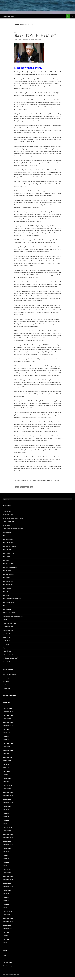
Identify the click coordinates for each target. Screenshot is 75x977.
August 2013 (7, 890)
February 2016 (7, 785)
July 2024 (6, 729)
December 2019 (8, 757)
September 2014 (8, 844)
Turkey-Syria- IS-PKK (9, 623)
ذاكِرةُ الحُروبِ (7, 681)
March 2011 (6, 942)
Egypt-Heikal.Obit (8, 521)
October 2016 (7, 774)
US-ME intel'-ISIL (8, 626)
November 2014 (8, 837)
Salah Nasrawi (8, 16)
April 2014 (6, 862)
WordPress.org (7, 966)
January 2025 (7, 718)
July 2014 (6, 851)
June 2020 (6, 753)
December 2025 (8, 711)
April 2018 (6, 767)
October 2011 (7, 935)
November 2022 (8, 743)
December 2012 (8, 918)
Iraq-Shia (5, 591)
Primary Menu (72, 16)
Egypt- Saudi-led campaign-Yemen (13, 518)
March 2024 (6, 732)
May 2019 (6, 764)
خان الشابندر (6, 678)
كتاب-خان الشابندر (8, 654)
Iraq (17, 487)
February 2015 (7, 827)
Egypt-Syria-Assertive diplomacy (13, 528)
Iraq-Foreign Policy (9, 553)
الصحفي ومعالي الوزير (9, 674)
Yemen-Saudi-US (8, 630)
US (32, 487)
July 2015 (6, 809)
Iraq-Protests (7, 588)
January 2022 (7, 746)
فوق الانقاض (6, 688)
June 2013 (6, 897)
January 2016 (7, 788)
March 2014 (6, 865)
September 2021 (8, 750)
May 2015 (6, 816)
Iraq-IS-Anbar (7, 570)
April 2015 (6, 820)
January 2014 (7, 872)
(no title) (5, 685)
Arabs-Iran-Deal (8, 514)
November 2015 (8, 795)
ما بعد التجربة (6, 661)
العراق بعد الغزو (7, 633)
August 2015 (7, 806)
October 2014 (7, 841)
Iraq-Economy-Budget (9, 546)
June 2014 (6, 855)
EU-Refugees (7, 532)
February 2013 (7, 911)
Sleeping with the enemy (35, 35)
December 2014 (8, 834)
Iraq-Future (6, 556)
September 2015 (8, 802)
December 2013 (8, 876)
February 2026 (7, 708)
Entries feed (6, 959)
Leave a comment (36, 39)
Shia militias (25, 487)
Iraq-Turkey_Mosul (8, 602)
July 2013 (6, 893)
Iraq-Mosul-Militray (9, 581)
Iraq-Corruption (8, 539)
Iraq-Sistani (6, 595)
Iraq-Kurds (6, 577)
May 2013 (6, 900)
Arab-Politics (7, 511)
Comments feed (7, 962)
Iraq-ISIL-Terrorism (8, 574)
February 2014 (7, 869)
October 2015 (7, 799)
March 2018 (6, 771)
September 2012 (8, 928)
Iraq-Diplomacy (7, 542)
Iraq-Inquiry (6, 560)
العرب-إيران (6, 644)
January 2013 (7, 914)
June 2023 (6, 736)
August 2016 (7, 778)
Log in (5, 955)
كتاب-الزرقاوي (7, 651)
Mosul (5, 619)
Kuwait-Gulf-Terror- (9, 612)
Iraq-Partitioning (8, 584)
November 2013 (8, 879)
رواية (4, 647)
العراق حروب (7, 637)
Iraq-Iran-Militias (8, 563)
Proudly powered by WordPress (11, 974)
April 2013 (6, 904)
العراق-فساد (6, 640)
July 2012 (6, 932)
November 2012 (8, 921)
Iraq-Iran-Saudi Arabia (10, 567)
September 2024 (8, 725)
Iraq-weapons (7, 609)
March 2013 (6, 907)
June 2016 (6, 781)
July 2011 (6, 939)
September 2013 (8, 886)
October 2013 (7, 883)
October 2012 (7, 925)
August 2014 (7, 848)
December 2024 (8, 722)
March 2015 (6, 823)
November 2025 (8, 715)
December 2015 (8, 792)
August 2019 (7, 760)
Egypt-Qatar (6, 525)
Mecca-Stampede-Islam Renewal (13, 616)
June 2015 (6, 813)
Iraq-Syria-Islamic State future (12, 598)
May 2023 (6, 739)
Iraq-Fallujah (7, 549)
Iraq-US (16, 32)
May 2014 (6, 858)
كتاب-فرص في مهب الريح (10, 658)
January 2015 (7, 830)
